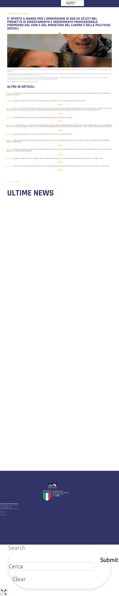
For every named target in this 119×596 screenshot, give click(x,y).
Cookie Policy (3, 514)
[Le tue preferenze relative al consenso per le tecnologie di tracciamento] (3, 593)
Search (16, 548)
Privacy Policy (3, 512)
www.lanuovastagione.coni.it (31, 81)
